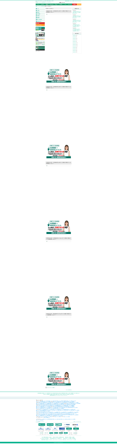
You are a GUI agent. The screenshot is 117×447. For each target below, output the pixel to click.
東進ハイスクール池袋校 (70, 403)
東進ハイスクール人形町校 (47, 401)
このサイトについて (54, 439)
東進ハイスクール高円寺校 (46, 404)
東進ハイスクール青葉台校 (42, 409)
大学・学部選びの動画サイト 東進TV (47, 437)
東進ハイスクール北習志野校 (39, 414)
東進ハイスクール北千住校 (61, 402)
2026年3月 (74, 38)
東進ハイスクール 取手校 (40, 6)
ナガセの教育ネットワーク (40, 421)
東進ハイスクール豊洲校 (75, 402)
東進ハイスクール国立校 (64, 406)
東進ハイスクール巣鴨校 (60, 404)
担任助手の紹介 (63, 393)
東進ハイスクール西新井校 (39, 403)
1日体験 (51, 395)
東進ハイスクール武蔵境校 (60, 408)
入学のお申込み (72, 394)
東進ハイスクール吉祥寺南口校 (57, 406)
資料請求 (68, 394)
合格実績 (54, 394)
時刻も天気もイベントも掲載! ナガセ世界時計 (69, 438)
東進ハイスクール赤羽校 (56, 401)
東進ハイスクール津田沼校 (67, 414)
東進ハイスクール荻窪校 (39, 404)
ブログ (75, 393)
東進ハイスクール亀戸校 (55, 402)
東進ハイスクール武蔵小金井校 (53, 408)
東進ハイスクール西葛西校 (46, 403)
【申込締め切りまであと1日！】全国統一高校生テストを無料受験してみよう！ (77, 25)
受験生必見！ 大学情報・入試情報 (69, 437)
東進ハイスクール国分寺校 (71, 406)
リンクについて (60, 439)
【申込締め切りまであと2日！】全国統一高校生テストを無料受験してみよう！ (77, 30)
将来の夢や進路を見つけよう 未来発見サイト (56, 438)
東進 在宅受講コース (47, 417)
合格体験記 (72, 393)
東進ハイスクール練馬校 (72, 404)
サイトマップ (65, 395)
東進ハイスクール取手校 (49, 416)
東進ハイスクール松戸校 (46, 415)
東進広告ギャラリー (54, 395)
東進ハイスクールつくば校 (42, 416)
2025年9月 (74, 47)
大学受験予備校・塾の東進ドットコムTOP (46, 439)
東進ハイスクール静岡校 (58, 416)
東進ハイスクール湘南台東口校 (63, 409)
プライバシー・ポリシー (60, 395)
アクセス (52, 393)
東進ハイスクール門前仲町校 (60, 403)
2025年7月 (74, 50)
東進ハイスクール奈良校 (67, 416)
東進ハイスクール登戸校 (63, 410)
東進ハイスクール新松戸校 (54, 414)
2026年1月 (74, 41)
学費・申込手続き (60, 394)
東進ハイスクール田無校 (47, 407)
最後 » (54, 387)
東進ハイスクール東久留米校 (67, 407)
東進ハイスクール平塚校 (70, 410)
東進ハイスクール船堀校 (53, 403)
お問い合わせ (64, 439)
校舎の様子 (54, 393)
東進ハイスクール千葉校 (61, 414)
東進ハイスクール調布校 (53, 407)
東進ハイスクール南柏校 (52, 415)
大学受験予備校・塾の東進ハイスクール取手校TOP (44, 393)
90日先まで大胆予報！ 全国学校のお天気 (58, 437)
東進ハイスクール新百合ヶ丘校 (71, 409)
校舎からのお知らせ (58, 393)
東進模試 (56, 394)
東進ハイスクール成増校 (66, 404)
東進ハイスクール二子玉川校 (46, 406)
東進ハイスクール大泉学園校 (76, 403)
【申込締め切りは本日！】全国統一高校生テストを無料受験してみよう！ (77, 12)
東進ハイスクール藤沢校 (76, 410)
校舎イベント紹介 (68, 393)
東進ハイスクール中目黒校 (39, 406)
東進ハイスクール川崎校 (56, 409)
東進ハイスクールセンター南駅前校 (40, 410)
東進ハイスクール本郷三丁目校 (63, 401)
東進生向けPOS (65, 394)
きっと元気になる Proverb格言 (44, 438)
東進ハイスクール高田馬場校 (39, 401)
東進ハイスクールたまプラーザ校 (49, 410)
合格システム (45, 394)
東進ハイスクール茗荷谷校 (71, 401)
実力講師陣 (51, 394)
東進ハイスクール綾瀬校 (42, 402)
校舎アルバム (77, 393)
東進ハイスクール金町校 (48, 402)
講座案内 (48, 394)
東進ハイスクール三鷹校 (46, 408)
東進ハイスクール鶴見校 (57, 410)
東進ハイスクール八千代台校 (59, 415)
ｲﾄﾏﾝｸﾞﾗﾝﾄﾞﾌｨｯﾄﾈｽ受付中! (41, 431)
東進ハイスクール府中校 (74, 407)
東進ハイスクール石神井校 (53, 404)
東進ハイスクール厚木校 (49, 409)
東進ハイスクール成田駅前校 (74, 414)
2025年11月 (74, 44)
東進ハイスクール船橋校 (39, 415)
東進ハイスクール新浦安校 (47, 414)
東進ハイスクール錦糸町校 (68, 402)
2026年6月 (74, 35)
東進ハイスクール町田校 (39, 408)
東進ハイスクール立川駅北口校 (40, 407)
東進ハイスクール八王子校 (60, 407)
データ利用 (74, 439)
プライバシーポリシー (69, 439)
